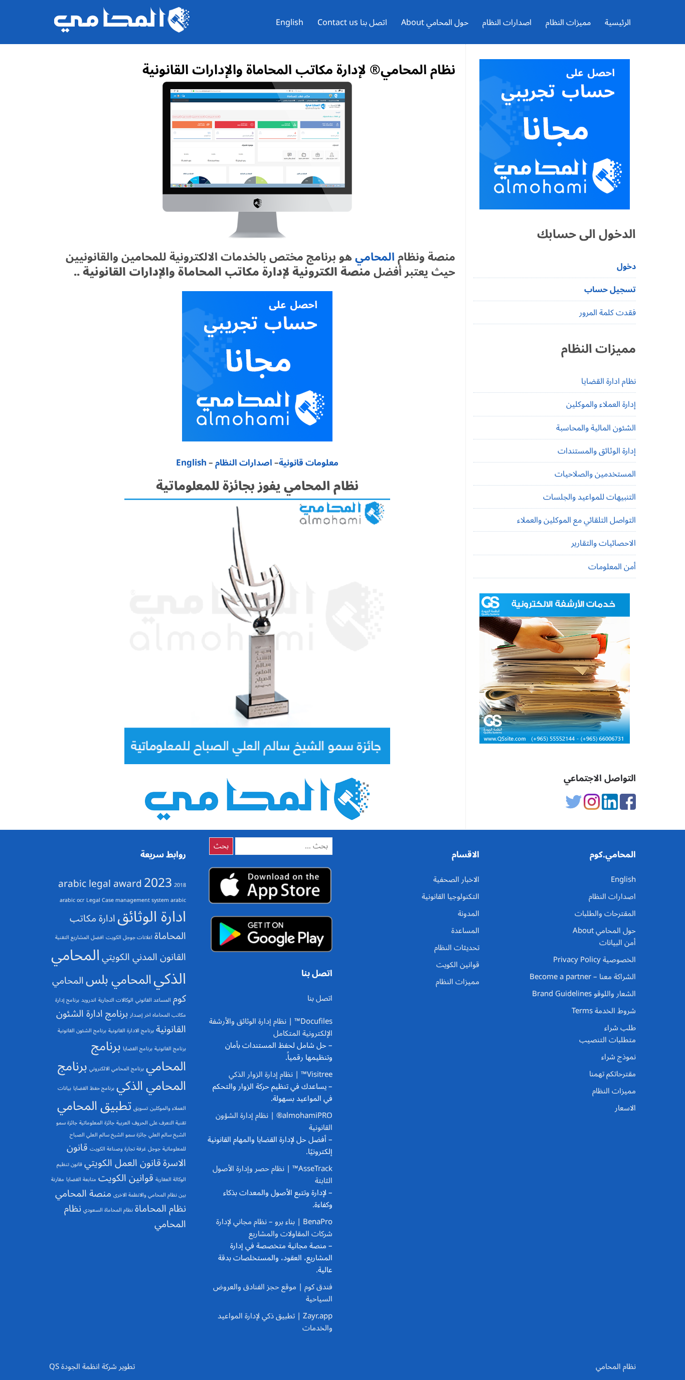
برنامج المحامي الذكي (122, 1076)
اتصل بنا (319, 998)
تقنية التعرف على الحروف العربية (151, 1122)
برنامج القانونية (170, 1048)
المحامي (373, 257)
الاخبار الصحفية (456, 879)
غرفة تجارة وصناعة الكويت (118, 1149)
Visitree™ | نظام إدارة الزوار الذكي (280, 1074)
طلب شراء (620, 1028)
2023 (158, 883)
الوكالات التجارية (115, 1000)
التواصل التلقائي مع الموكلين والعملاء (576, 520)
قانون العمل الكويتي (122, 1163)
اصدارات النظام (507, 22)
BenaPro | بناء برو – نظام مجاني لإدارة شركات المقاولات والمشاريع (274, 1228)
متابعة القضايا (81, 1179)
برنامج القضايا (137, 1048)
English (289, 22)
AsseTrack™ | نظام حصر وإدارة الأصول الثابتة (272, 1175)
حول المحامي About (434, 22)
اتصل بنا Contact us (352, 22)
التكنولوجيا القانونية (450, 896)
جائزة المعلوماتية (96, 1122)
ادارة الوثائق (151, 917)
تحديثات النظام (456, 948)
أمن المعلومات (612, 566)
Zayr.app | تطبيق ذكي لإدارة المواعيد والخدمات (275, 1322)
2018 (180, 885)
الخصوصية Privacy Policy (594, 960)
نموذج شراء (618, 1057)
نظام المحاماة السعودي (108, 1210)
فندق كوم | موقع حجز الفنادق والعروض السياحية (272, 1293)
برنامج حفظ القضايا (93, 1088)
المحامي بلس (118, 980)
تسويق (140, 1108)
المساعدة (465, 931)
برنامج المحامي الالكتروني (116, 1068)
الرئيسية (618, 22)
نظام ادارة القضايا (608, 381)
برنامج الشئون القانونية (82, 1030)
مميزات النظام (568, 22)
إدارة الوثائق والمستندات (597, 450)
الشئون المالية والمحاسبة (596, 427)
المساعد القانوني (153, 1000)
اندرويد (88, 1000)
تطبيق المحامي (94, 1106)
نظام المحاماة (160, 1209)
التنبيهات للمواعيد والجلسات (589, 497)
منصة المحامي (83, 1194)
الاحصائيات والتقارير (603, 543)
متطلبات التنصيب (607, 1040)
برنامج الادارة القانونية (131, 1030)
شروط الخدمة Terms (604, 1011)
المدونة (468, 913)
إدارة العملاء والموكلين (601, 404)
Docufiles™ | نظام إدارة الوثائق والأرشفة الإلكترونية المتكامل (270, 1027)
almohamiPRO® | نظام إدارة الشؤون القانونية (274, 1121)
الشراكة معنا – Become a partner (583, 977)
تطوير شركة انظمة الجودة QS (92, 1366)
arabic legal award (100, 884)
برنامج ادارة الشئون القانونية (121, 1021)
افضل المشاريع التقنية (79, 937)
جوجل (154, 1149)
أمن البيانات (617, 943)
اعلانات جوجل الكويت (129, 937)
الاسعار (625, 1108)
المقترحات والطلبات (605, 913)
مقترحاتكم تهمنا (612, 1074)
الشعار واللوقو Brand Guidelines (584, 994)
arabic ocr (72, 900)
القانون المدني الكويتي (144, 957)
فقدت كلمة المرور (607, 312)
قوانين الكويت (125, 1178)
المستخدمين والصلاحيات (595, 474)
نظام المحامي (616, 1366)
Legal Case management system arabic (136, 900)
